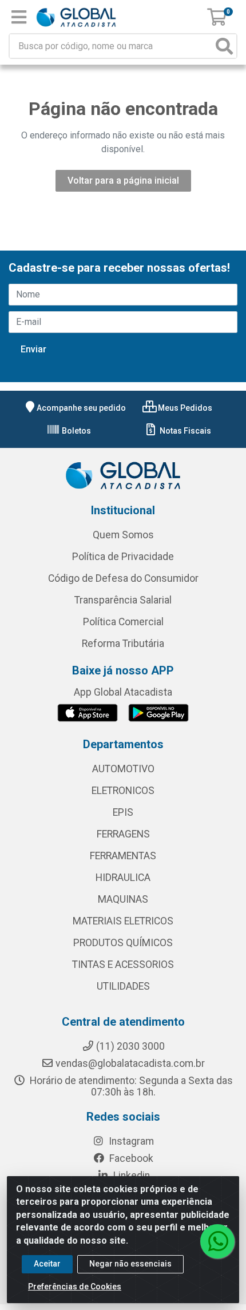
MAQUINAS (123, 899)
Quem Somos (123, 535)
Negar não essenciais (130, 1263)
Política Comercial (123, 622)
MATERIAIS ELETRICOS (123, 921)
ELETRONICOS (123, 790)
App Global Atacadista (123, 692)
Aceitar (47, 1263)
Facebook (130, 1158)
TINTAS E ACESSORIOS (123, 964)
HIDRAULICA (123, 877)
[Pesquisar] (224, 46)
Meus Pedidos (184, 407)
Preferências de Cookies (74, 1286)
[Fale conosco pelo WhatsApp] (217, 1241)
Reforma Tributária (123, 643)
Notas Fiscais (184, 430)
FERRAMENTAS (123, 856)
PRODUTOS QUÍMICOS (123, 942)
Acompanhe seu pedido (81, 407)
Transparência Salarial (123, 600)
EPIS (123, 812)
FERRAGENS (123, 834)
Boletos (75, 430)
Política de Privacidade (123, 556)
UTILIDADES (123, 986)
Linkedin (130, 1175)
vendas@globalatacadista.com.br (130, 1063)
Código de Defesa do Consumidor (123, 578)
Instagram (130, 1141)
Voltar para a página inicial (123, 180)
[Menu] (19, 17)
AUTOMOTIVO (123, 769)
